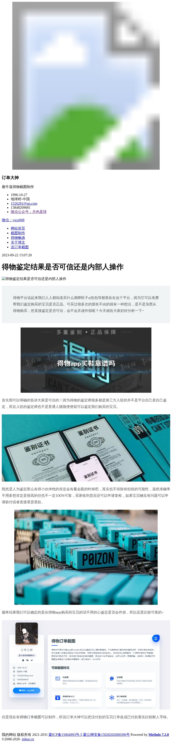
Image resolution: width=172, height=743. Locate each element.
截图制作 (18, 233)
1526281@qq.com (24, 203)
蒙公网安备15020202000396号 (106, 735)
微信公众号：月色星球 (29, 212)
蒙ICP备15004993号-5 (65, 735)
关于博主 (18, 242)
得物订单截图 (30, 717)
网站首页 (18, 228)
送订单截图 (20, 247)
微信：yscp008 (13, 220)
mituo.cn (28, 739)
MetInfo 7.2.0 (158, 735)
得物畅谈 (18, 238)
